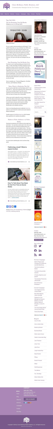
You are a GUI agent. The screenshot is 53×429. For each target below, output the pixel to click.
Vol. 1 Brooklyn (37, 373)
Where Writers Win (38, 377)
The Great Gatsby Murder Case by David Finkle (40, 308)
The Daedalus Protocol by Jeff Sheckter (40, 279)
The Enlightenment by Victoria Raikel (39, 290)
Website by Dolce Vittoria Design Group (26, 426)
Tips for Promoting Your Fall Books (16, 22)
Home (2, 13)
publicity (18, 211)
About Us (7, 13)
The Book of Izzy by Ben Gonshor (40, 272)
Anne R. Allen (37, 320)
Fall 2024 (8, 211)
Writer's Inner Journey (39, 380)
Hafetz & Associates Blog (40, 337)
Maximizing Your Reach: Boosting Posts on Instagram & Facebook (40, 93)
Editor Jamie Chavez (39, 334)
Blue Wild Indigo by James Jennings (38, 294)
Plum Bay (38, 13)
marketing (13, 211)
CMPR (20, 24)
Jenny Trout (37, 344)
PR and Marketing (18, 209)
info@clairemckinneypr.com (40, 54)
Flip (45, 227)
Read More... (37, 44)
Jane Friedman (37, 340)
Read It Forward (38, 360)
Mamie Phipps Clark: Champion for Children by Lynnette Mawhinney (40, 263)
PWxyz (36, 357)
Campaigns (23, 13)
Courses (17, 13)
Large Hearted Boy (38, 350)
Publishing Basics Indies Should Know (40, 88)
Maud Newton (37, 353)
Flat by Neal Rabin (38, 311)
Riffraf (35, 363)
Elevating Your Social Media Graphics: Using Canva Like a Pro (39, 98)
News (12, 209)
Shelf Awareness (38, 367)
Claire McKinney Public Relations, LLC (25, 5)
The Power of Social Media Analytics (39, 107)
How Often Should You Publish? (39, 103)
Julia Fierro (37, 347)
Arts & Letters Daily (38, 324)
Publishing (25, 209)
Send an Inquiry (39, 56)
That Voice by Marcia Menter (39, 268)
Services (12, 13)
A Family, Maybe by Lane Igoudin (40, 275)
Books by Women (38, 327)
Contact (33, 13)
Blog (28, 13)
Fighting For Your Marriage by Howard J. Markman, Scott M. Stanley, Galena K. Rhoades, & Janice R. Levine (39, 301)
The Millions (37, 370)
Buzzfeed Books (38, 330)
